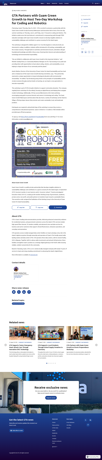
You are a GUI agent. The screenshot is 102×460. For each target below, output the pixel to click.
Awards (68, 427)
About (48, 3)
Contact (66, 3)
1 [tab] (46, 363)
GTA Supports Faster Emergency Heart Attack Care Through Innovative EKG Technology (20, 347)
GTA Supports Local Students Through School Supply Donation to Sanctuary (50, 347)
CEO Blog (69, 425)
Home (53, 422)
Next (96, 345)
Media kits (54, 3)
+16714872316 (17, 277)
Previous (5, 345)
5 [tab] (55, 363)
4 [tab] (53, 363)
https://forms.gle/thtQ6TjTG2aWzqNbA (32, 116)
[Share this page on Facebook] (29, 292)
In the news (55, 427)
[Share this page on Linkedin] (24, 292)
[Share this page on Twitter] (19, 292)
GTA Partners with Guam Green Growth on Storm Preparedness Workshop (78, 347)
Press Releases (70, 422)
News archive (55, 425)
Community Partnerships (18, 303)
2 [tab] (48, 363)
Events (61, 3)
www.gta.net (33, 254)
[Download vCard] (36, 267)
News (42, 3)
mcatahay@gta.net (18, 275)
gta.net (96, 3)
